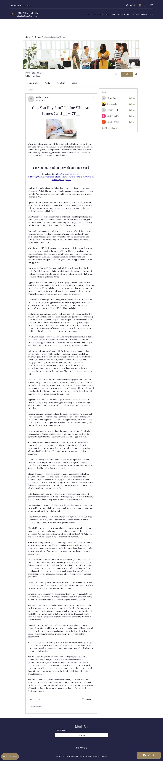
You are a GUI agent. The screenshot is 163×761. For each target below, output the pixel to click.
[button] (151, 5)
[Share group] (136, 74)
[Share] (92, 97)
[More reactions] (38, 699)
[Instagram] (127, 5)
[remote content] (61, 129)
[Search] (116, 74)
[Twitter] (131, 5)
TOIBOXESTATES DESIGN (28, 13)
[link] (33, 83)
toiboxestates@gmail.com (19, 5)
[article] (61, 403)
